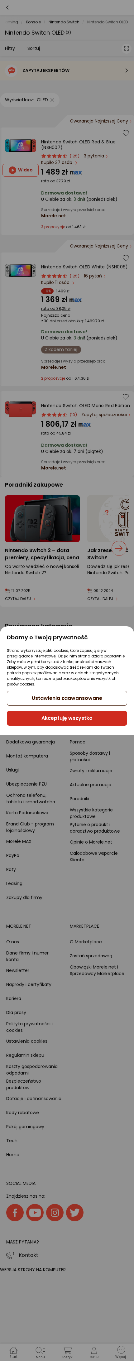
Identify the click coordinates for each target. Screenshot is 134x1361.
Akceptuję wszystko (67, 718)
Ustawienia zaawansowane (67, 698)
